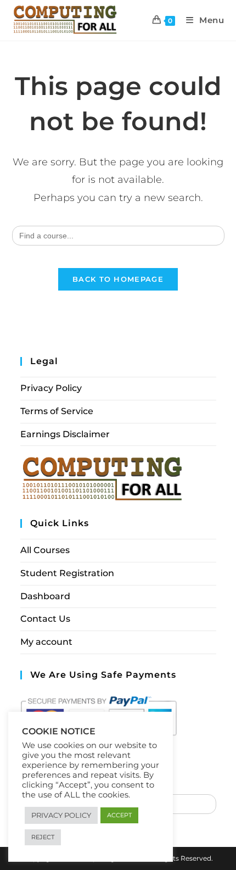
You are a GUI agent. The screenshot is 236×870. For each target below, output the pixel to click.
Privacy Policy (51, 388)
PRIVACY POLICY (61, 815)
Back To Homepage (118, 279)
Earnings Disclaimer (65, 434)
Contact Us (45, 619)
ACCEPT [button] (119, 815)
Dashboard (45, 596)
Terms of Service (56, 411)
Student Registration (67, 573)
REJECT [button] (42, 837)
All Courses (45, 550)
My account (46, 642)
